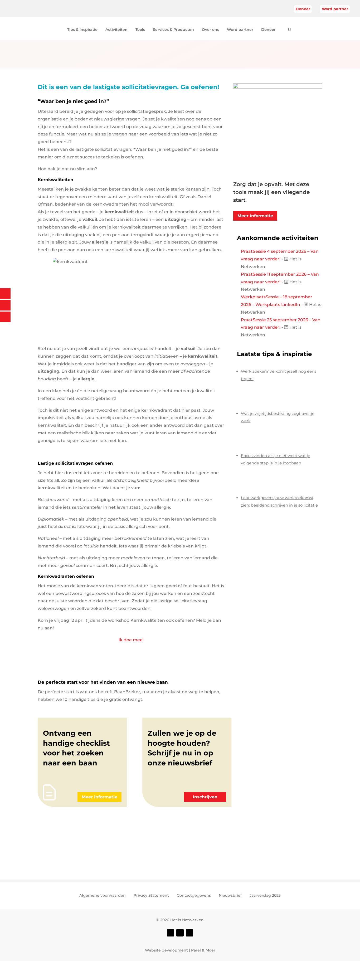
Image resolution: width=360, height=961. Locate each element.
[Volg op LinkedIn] (189, 932)
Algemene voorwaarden (102, 896)
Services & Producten (173, 30)
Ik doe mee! (131, 639)
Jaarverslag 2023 (265, 896)
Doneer (303, 9)
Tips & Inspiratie (82, 30)
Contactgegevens (194, 896)
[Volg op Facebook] (170, 932)
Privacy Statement (151, 896)
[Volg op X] (180, 932)
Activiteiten (116, 30)
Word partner (335, 9)
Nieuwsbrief (230, 896)
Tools (140, 30)
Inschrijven (205, 796)
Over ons (210, 30)
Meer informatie (255, 215)
